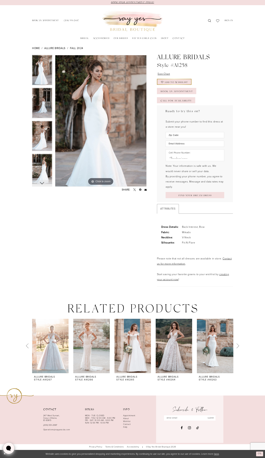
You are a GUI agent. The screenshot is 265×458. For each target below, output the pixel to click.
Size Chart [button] (164, 74)
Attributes (168, 209)
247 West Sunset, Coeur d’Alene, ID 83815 (51, 418)
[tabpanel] (42, 71)
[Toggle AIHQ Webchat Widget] (8, 448)
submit (211, 417)
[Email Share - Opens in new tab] (146, 190)
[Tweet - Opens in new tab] (134, 189)
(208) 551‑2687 (50, 425)
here (216, 454)
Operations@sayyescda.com (56, 429)
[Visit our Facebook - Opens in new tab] (182, 427)
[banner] (132, 21)
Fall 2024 (76, 48)
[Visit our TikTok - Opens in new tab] (197, 427)
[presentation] (50, 346)
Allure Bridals (54, 48)
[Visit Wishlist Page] (218, 21)
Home (36, 48)
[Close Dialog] (4, 454)
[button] (229, 21)
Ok (259, 454)
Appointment (129, 415)
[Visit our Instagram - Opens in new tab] (189, 428)
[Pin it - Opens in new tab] (140, 189)
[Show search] (210, 21)
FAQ (125, 427)
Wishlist (127, 421)
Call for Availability (176, 101)
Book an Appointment (177, 91)
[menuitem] (45, 21)
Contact (127, 424)
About (126, 418)
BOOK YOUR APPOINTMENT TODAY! (132, 2)
